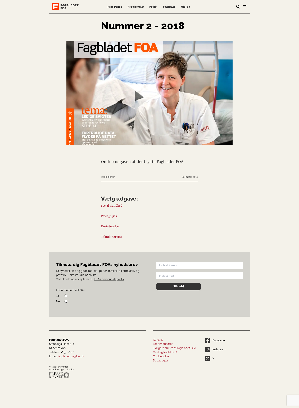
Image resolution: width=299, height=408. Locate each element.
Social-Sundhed (111, 205)
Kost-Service (110, 226)
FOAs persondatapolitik (109, 279)
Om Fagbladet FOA (165, 352)
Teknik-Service (111, 237)
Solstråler (169, 6)
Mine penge (114, 6)
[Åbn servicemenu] (245, 7)
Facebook (218, 340)
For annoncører (163, 344)
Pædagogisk (109, 216)
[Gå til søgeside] (238, 7)
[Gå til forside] (66, 6)
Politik (153, 6)
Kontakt (158, 339)
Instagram (218, 349)
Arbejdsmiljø (136, 6)
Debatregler (160, 360)
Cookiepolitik (161, 356)
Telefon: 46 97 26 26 (61, 352)
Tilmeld (179, 286)
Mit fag (185, 6)
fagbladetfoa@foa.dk (70, 356)
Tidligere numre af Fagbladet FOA (174, 348)
